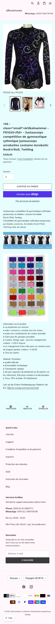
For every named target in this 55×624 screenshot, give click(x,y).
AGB (8, 472)
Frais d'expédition (25, 159)
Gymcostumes (16, 611)
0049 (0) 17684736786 (27, 511)
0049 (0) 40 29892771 (23, 508)
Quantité (6, 172)
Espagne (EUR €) (34, 578)
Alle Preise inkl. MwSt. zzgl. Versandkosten (26, 524)
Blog (8, 486)
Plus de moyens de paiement (27, 201)
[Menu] (50, 3)
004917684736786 (44, 13)
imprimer (10, 457)
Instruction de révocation (17, 479)
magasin (10, 442)
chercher (10, 434)
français (14, 578)
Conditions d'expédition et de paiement (23, 449)
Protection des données (16, 464)
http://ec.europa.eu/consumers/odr (23, 388)
